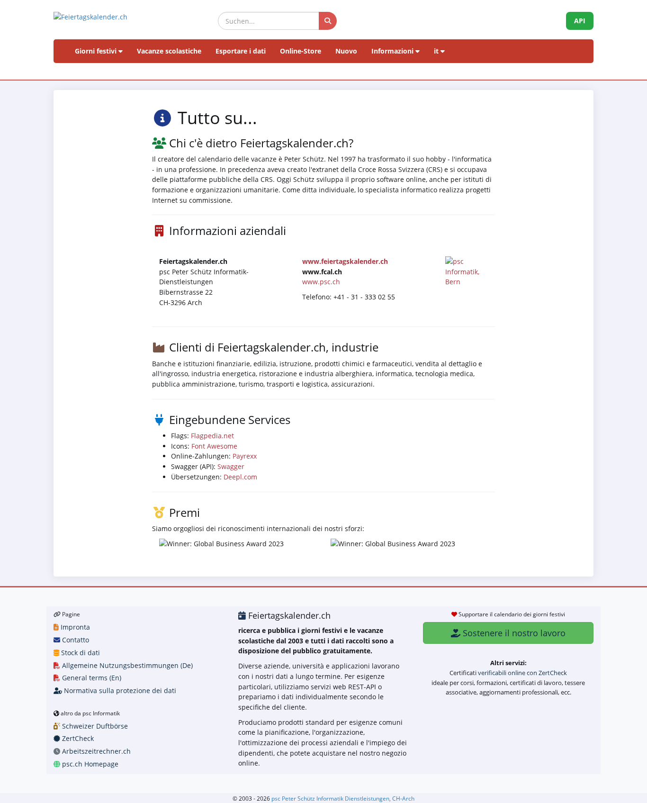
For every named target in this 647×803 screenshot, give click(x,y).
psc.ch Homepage (89, 763)
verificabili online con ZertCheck (522, 672)
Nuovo (346, 50)
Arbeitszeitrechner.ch (95, 751)
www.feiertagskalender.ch (345, 261)
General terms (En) (90, 677)
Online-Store (300, 50)
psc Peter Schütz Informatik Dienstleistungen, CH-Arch (342, 798)
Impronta (74, 627)
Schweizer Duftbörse (94, 726)
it (437, 50)
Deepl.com (240, 476)
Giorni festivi (96, 50)
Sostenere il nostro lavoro (513, 633)
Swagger (230, 466)
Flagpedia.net (212, 435)
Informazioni (393, 50)
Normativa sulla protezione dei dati (119, 690)
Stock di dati (79, 652)
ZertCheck (77, 738)
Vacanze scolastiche (169, 50)
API (579, 20)
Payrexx (245, 455)
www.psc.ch (321, 281)
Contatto (74, 639)
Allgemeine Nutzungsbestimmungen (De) (126, 665)
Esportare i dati (241, 50)
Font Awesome (214, 446)
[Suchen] (328, 21)
